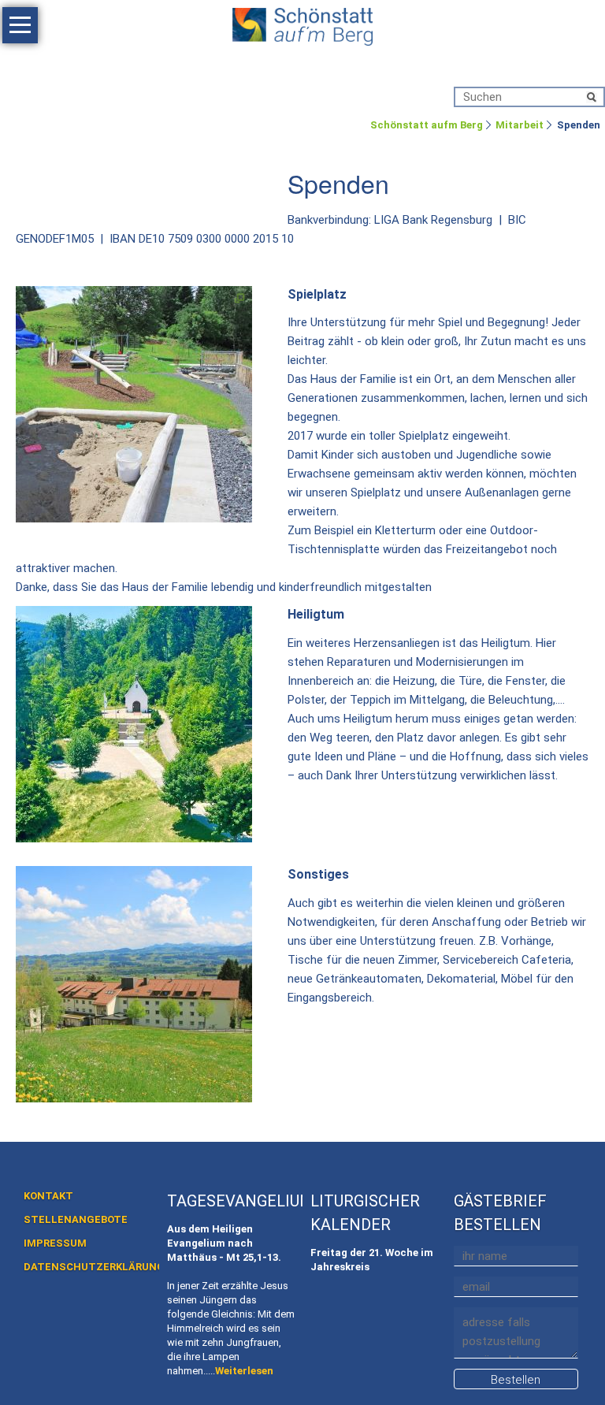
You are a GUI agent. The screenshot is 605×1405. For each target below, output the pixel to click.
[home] (302, 24)
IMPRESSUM (55, 1243)
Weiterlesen (244, 1371)
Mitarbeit (520, 125)
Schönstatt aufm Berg (426, 125)
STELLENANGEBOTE (76, 1219)
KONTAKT (48, 1196)
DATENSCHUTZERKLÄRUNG (94, 1267)
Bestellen (515, 1380)
